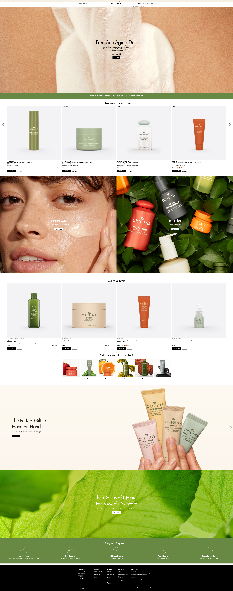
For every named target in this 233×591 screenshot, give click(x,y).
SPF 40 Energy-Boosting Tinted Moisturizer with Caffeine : (187, 162)
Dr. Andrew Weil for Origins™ (15, 338)
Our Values (119, 571)
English (89, 587)
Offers (95, 573)
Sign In (152, 3)
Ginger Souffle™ (66, 338)
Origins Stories (120, 577)
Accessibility (133, 577)
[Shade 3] (181, 168)
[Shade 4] (179, 168)
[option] (116, 50)
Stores (148, 3)
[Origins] (116, 3)
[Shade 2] (177, 168)
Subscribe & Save (97, 574)
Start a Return (109, 573)
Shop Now (122, 1)
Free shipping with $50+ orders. (114, 1)
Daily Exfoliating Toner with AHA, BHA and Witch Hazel (130, 162)
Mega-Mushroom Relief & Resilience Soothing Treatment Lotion (21, 340)
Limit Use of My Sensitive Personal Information (139, 574)
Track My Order (109, 571)
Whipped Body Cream (67, 340)
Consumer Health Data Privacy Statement (138, 579)
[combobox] (82, 588)
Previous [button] (2, 427)
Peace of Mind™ (176, 338)
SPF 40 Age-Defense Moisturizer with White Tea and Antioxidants (77, 162)
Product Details (19, 171)
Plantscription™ (11, 161)
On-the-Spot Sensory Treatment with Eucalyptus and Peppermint (186, 340)
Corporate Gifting (121, 580)
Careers (119, 579)
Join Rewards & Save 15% (98, 571)
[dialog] (154, 3)
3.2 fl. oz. (53, 167)
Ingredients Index (121, 576)
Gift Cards (96, 576)
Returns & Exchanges (110, 574)
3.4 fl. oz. (58, 345)
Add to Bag (11, 170)
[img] (78, 578)
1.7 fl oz (58, 167)
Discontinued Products (98, 579)
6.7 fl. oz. (52, 345)
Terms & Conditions (134, 576)
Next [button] (231, 427)
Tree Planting (120, 573)
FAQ (107, 579)
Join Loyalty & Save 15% (141, 3)
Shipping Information (110, 576)
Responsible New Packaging (123, 574)
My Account (109, 577)
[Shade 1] (183, 168)
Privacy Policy (133, 571)
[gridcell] (23, 554)
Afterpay (95, 577)
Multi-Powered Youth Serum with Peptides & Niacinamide (19, 162)
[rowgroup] (116, 550)
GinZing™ (175, 161)
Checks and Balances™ (123, 161)
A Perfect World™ (67, 161)
